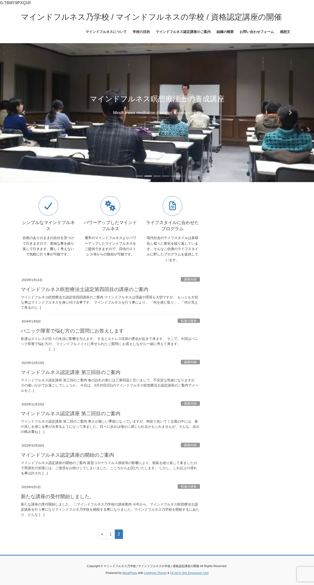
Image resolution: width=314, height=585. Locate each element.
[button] (23, 116)
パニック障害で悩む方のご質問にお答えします (72, 339)
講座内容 (190, 288)
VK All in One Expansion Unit (189, 581)
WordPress (129, 581)
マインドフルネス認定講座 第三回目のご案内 (70, 380)
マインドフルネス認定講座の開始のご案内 (67, 463)
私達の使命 (189, 329)
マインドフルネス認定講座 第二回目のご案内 (70, 422)
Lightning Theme (155, 581)
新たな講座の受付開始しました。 (57, 504)
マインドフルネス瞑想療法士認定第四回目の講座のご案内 (84, 297)
